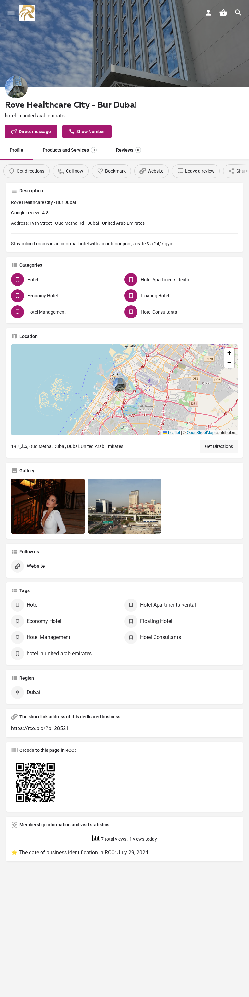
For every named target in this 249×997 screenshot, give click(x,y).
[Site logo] (28, 13)
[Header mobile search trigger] (238, 12)
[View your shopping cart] (223, 12)
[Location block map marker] (119, 384)
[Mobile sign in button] (208, 12)
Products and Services (69, 150)
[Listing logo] (16, 87)
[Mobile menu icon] (11, 13)
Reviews (127, 150)
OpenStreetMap (201, 432)
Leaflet (173, 432)
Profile (16, 150)
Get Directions (219, 446)
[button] (124, 389)
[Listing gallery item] (48, 506)
